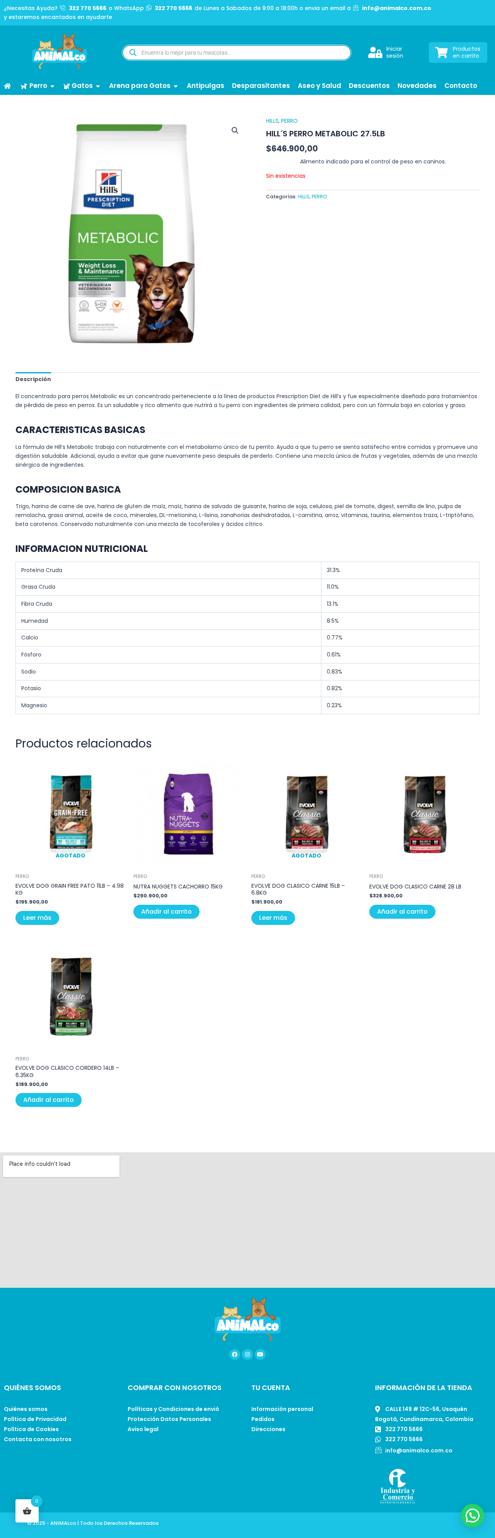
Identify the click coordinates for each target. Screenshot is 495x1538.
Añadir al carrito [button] (166, 911)
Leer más (37, 917)
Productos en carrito (466, 52)
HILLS (272, 121)
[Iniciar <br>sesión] (375, 52)
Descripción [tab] (33, 379)
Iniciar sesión (394, 52)
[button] (235, 130)
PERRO (289, 121)
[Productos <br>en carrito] (441, 52)
